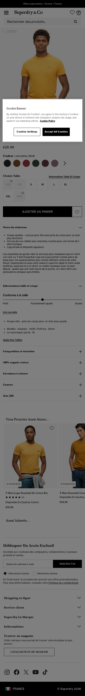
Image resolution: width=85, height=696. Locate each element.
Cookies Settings (27, 131)
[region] (42, 120)
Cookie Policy (47, 120)
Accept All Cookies (56, 131)
